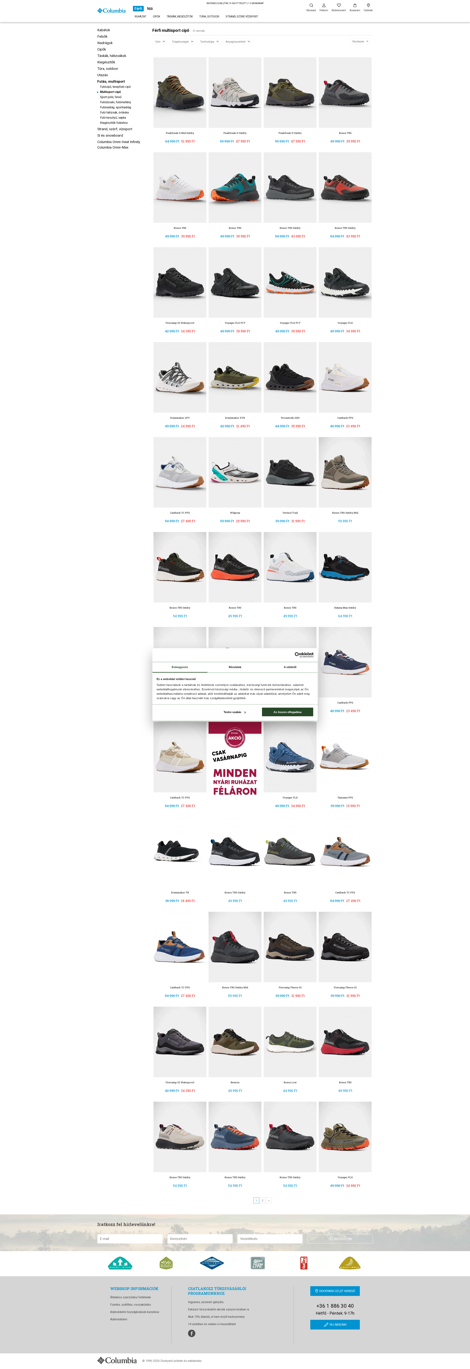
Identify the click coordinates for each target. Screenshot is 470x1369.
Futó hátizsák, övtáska (114, 112)
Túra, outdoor (209, 16)
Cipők (156, 16)
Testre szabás (232, 712)
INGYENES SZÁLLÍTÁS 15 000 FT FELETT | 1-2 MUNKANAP (235, 3)
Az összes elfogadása (287, 712)
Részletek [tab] (235, 666)
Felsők (102, 36)
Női (150, 8)
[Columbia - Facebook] (191, 1333)
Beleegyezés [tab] (180, 666)
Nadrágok (105, 43)
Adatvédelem (118, 1319)
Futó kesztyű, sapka (113, 117)
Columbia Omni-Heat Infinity (118, 142)
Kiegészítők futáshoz (114, 123)
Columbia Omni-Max (112, 147)
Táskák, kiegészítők (180, 16)
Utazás (102, 75)
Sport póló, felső (111, 97)
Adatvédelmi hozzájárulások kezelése (134, 1312)
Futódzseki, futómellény (115, 102)
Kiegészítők (106, 62)
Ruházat (141, 16)
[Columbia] (111, 10)
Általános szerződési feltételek (130, 1297)
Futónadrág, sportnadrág (115, 107)
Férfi (138, 8)
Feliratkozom (340, 1239)
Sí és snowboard (110, 135)
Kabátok (103, 30)
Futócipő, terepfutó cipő (115, 87)
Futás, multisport (111, 81)
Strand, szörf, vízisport (242, 16)
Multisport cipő (110, 92)
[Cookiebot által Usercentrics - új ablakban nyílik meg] (297, 655)
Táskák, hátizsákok (111, 56)
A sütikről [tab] (290, 666)
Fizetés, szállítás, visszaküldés (130, 1304)
